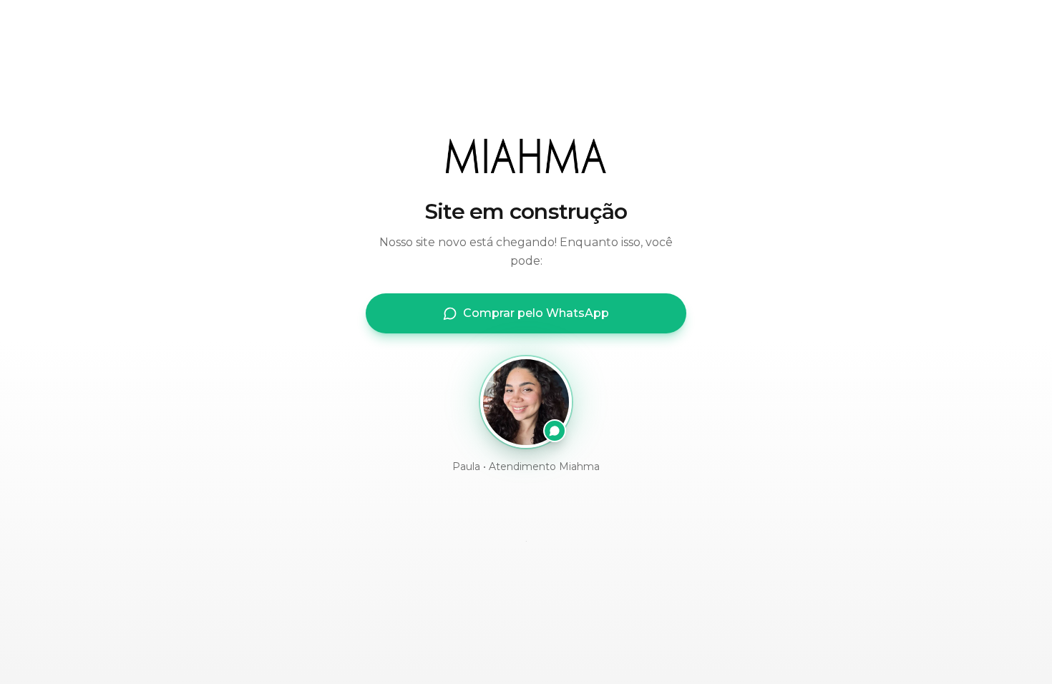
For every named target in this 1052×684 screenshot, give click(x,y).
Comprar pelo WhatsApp (536, 313)
